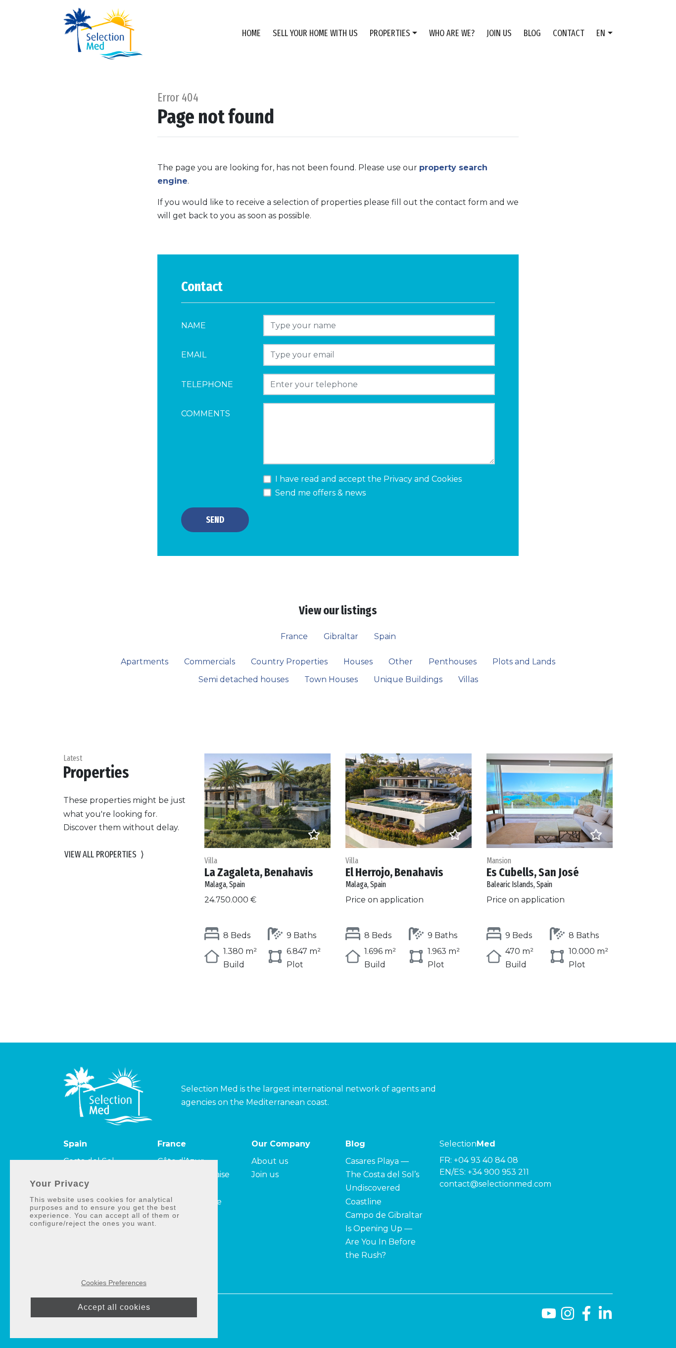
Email (193, 354)
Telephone (207, 384)
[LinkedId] (605, 1317)
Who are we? (452, 33)
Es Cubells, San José (532, 872)
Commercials (209, 661)
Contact (568, 33)
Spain (385, 636)
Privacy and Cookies (423, 479)
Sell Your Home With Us (315, 33)
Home (251, 33)
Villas (468, 679)
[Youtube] (548, 1317)
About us (269, 1161)
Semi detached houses (243, 679)
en (600, 33)
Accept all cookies (114, 1307)
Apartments (144, 661)
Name (193, 325)
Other (400, 661)
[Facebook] (586, 1317)
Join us (499, 33)
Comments (205, 413)
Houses (358, 661)
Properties (390, 33)
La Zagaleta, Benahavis (258, 872)
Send (215, 519)
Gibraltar (341, 636)
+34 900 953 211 (498, 1172)
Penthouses (453, 661)
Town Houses (331, 679)
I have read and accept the (368, 479)
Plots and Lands (523, 661)
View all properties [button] (104, 854)
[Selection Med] (103, 33)
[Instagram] (567, 1317)
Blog (532, 33)
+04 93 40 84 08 (486, 1160)
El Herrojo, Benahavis (394, 872)
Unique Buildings (408, 679)
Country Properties (289, 661)
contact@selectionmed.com (495, 1184)
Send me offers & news (320, 493)
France (294, 636)
